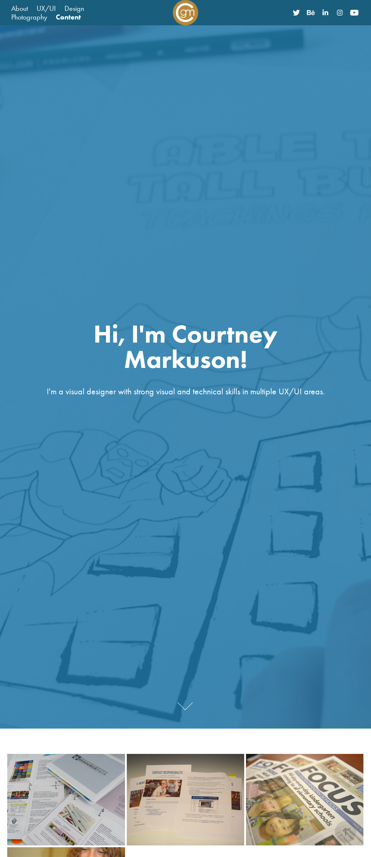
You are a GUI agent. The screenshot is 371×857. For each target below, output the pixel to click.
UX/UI (46, 8)
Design (74, 8)
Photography (29, 17)
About (19, 8)
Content (68, 17)
